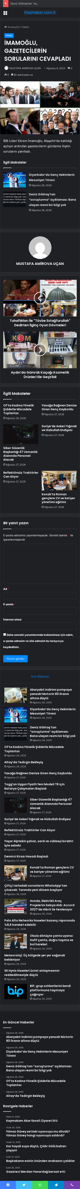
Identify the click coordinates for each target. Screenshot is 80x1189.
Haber (25, 27)
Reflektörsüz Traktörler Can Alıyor (20, 475)
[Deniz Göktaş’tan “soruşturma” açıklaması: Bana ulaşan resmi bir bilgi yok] (14, 199)
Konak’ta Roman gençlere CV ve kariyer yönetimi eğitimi (58, 498)
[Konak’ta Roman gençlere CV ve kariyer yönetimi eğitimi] (59, 480)
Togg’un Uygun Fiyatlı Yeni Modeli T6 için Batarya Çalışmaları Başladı (34, 786)
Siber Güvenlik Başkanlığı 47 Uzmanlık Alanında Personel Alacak (20, 454)
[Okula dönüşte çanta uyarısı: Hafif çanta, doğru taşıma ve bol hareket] (15, 941)
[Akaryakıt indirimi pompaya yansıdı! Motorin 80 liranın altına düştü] (15, 695)
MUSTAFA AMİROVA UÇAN (25, 68)
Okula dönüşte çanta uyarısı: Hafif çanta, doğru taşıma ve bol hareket (51, 940)
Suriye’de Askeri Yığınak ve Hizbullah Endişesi (59, 428)
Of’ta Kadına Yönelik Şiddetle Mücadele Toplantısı (18, 409)
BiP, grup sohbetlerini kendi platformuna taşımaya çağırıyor (50, 990)
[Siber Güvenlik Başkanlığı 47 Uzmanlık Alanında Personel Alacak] (20, 434)
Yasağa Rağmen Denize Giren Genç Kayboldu (59, 407)
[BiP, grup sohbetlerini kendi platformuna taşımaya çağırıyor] (15, 991)
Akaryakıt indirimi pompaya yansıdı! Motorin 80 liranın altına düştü (51, 694)
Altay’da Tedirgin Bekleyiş (23, 762)
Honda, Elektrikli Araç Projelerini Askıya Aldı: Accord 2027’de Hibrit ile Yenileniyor (52, 905)
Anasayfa (13, 27)
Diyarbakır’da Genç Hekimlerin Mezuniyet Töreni (53, 711)
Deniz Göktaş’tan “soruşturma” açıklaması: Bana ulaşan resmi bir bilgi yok (52, 199)
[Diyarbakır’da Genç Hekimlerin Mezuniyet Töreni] (14, 179)
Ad (6, 589)
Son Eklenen (40, 676)
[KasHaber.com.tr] (40, 12)
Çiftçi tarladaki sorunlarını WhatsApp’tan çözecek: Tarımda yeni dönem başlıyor (35, 888)
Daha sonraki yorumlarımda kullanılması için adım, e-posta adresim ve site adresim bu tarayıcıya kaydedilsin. (38, 641)
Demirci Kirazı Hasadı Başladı (26, 856)
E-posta (9, 604)
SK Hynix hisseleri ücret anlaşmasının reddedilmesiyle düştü (31, 973)
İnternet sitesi (12, 619)
